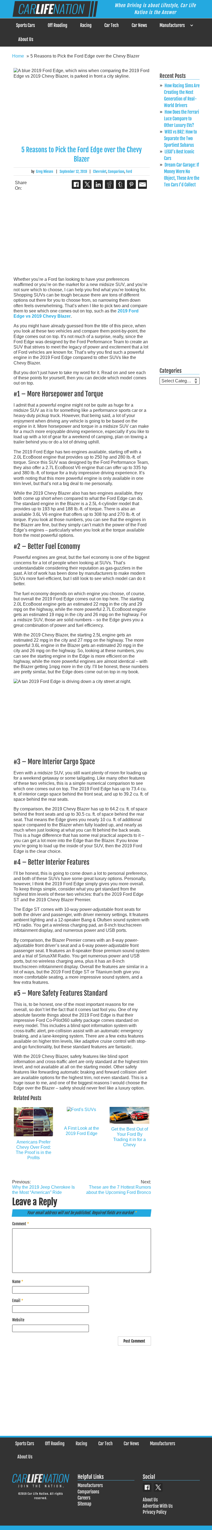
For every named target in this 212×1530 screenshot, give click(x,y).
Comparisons (88, 1491)
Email (17, 1300)
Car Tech (111, 25)
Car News (139, 25)
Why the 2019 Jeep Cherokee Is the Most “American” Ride (43, 1187)
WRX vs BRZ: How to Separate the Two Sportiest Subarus (180, 138)
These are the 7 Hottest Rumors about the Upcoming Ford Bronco (118, 1187)
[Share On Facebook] (76, 184)
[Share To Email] (142, 184)
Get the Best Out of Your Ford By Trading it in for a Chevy (129, 1137)
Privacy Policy (154, 1512)
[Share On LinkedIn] (98, 184)
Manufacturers (172, 25)
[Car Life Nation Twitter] (158, 1487)
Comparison (116, 171)
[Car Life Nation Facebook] (147, 1487)
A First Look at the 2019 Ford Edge (81, 1131)
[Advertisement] (82, 233)
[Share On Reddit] (109, 184)
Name (17, 1281)
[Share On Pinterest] (131, 184)
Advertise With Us (158, 1506)
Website (18, 1319)
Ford (129, 171)
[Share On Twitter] (87, 184)
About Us (25, 39)
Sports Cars (25, 25)
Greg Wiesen (44, 171)
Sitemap (84, 1504)
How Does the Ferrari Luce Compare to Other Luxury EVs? (181, 118)
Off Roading (57, 25)
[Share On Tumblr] (120, 184)
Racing (86, 25)
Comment (20, 1223)
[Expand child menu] (191, 25)
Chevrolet (99, 171)
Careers (84, 1498)
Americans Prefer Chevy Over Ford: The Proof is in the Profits (33, 1150)
